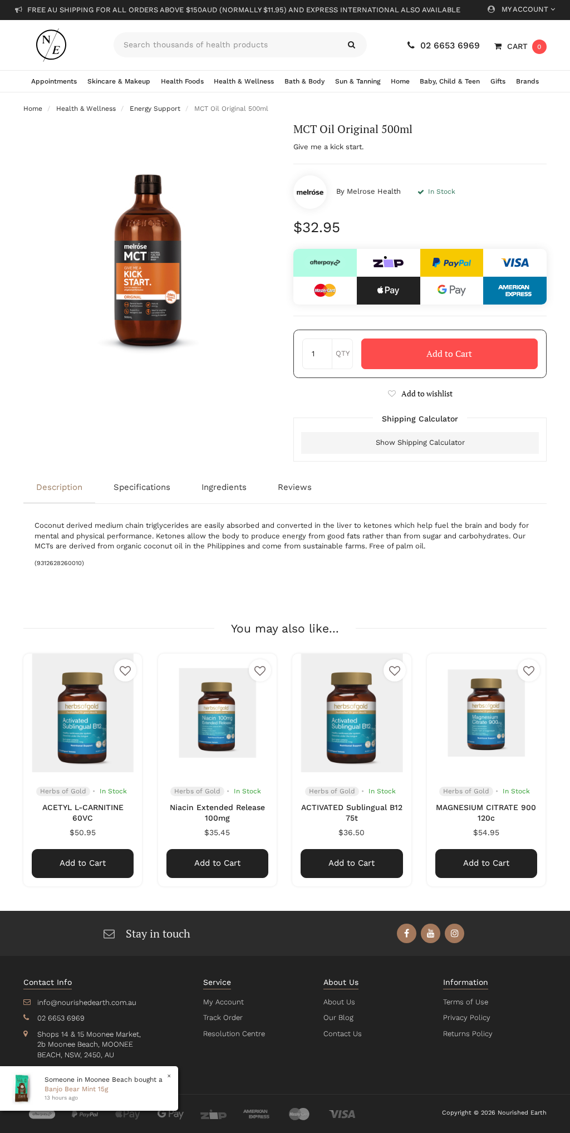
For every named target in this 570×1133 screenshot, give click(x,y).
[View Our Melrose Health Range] (310, 192)
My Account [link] (223, 1002)
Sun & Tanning (357, 81)
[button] (420, 393)
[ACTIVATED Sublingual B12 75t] (351, 713)
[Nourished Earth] (60, 45)
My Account (526, 9)
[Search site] (351, 44)
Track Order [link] (223, 1017)
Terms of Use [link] (465, 1002)
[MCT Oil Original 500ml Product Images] (150, 248)
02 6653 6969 (450, 45)
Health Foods (182, 81)
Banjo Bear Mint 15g (76, 1089)
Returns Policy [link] (468, 1033)
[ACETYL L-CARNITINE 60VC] (82, 713)
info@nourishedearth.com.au (86, 1002)
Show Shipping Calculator (420, 442)
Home (400, 81)
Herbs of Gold (63, 791)
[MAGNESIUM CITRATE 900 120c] (486, 713)
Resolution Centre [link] (234, 1033)
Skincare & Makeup (118, 81)
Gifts (497, 81)
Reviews (295, 487)
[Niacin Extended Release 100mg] (217, 713)
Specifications (142, 487)
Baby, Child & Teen (450, 81)
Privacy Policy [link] (466, 1017)
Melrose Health (374, 191)
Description (59, 487)
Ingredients (224, 487)
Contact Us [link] (342, 1033)
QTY (343, 353)
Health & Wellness (244, 81)
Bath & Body (304, 81)
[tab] (62, 488)
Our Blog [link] (338, 1017)
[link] (406, 933)
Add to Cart (449, 353)
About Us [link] (339, 1002)
